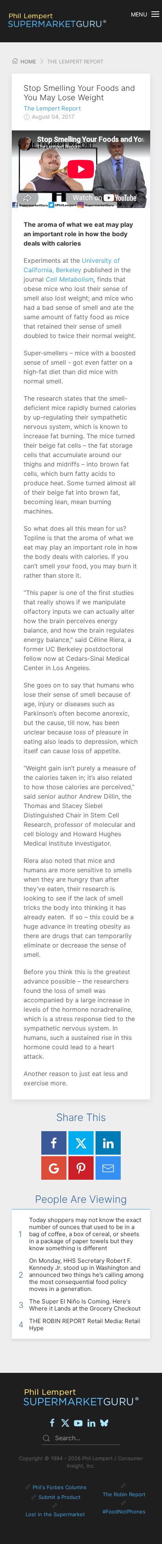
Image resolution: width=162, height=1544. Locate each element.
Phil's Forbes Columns (60, 1487)
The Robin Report (124, 1494)
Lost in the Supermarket (55, 1514)
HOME (27, 61)
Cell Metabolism (70, 279)
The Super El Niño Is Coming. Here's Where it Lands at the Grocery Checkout (84, 1305)
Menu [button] (139, 14)
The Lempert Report (52, 108)
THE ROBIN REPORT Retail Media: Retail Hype (84, 1324)
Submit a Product (60, 1497)
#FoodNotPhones (124, 1511)
